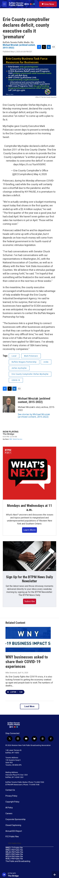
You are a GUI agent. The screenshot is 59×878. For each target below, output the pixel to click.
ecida (46, 362)
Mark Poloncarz (31, 356)
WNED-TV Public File (14, 848)
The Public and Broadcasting (17, 861)
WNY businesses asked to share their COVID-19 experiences (26, 662)
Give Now (49, 4)
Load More (29, 706)
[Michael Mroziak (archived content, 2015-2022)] (9, 404)
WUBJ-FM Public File (14, 859)
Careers (8, 813)
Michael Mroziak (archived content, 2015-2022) (19, 46)
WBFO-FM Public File (14, 854)
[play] (4, 874)
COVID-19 (16, 380)
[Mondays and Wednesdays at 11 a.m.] (29, 473)
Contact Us (10, 790)
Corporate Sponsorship (15, 819)
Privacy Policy (11, 796)
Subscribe (29, 601)
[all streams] (55, 874)
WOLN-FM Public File (14, 856)
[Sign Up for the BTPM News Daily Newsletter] (29, 556)
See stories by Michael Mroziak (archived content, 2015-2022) (34, 415)
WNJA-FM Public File (14, 852)
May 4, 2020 (40, 174)
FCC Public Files (12, 837)
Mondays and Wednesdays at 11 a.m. (29, 508)
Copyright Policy (12, 802)
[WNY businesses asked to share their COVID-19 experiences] (28, 639)
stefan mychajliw (19, 368)
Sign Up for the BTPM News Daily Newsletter (29, 579)
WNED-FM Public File (14, 850)
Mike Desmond (11, 673)
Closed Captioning (13, 825)
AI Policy (9, 808)
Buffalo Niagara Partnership (24, 362)
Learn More (29, 529)
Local (14, 356)
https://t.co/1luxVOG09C (32, 164)
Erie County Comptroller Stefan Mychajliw (30, 374)
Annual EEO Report (13, 831)
